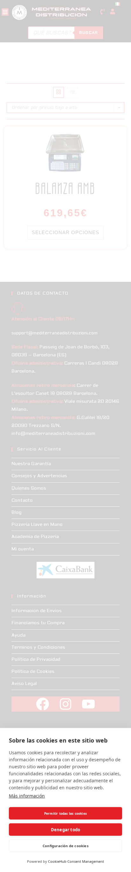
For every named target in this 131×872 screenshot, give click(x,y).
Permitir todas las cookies (65, 813)
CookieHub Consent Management (76, 861)
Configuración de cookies (65, 845)
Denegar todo (65, 830)
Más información (27, 796)
